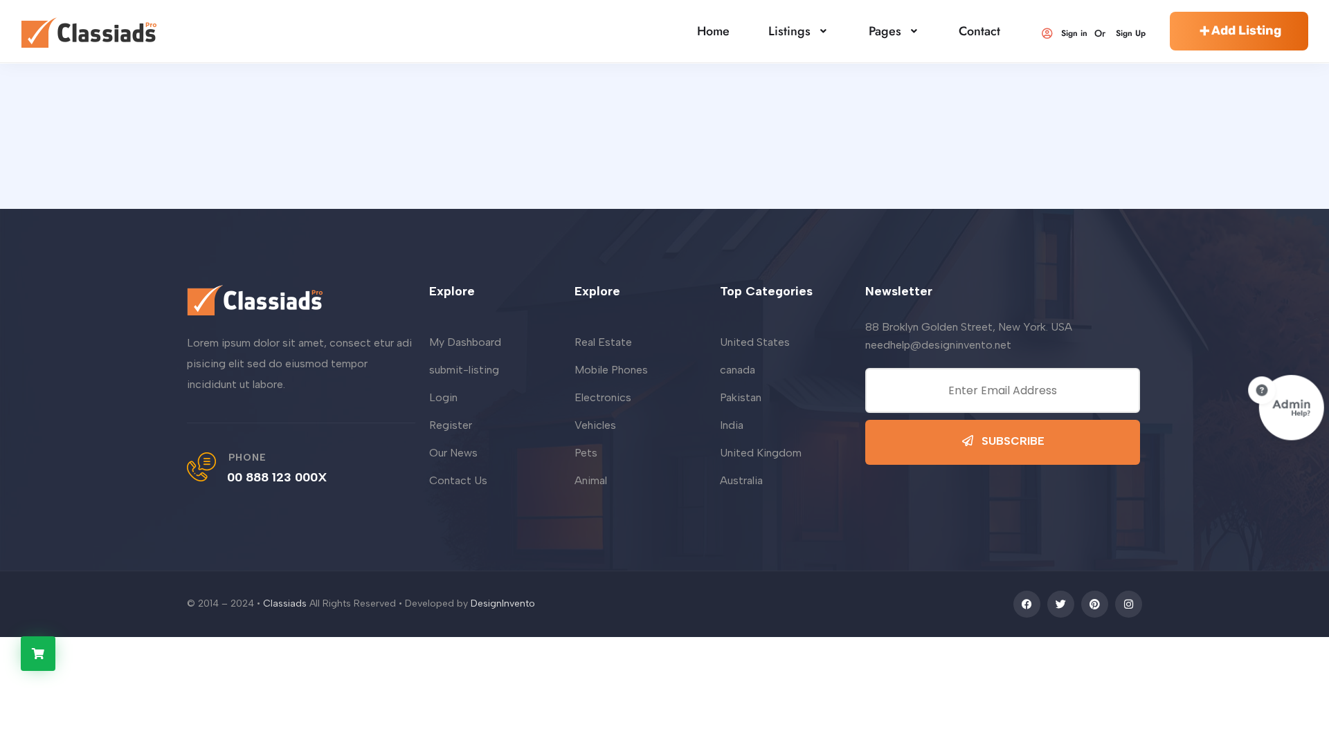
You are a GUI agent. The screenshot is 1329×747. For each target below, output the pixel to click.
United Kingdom (761, 452)
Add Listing (1246, 30)
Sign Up (1131, 33)
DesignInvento (503, 603)
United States (755, 342)
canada (737, 369)
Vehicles (595, 425)
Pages (885, 31)
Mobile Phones (611, 369)
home (713, 31)
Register (450, 425)
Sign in (1074, 33)
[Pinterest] (1094, 604)
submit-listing (464, 369)
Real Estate (603, 342)
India (731, 425)
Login (443, 397)
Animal (591, 480)
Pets (586, 452)
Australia (741, 480)
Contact (979, 31)
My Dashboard (465, 342)
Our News (453, 452)
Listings (789, 31)
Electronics (603, 397)
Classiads (285, 603)
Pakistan (740, 397)
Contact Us (458, 480)
